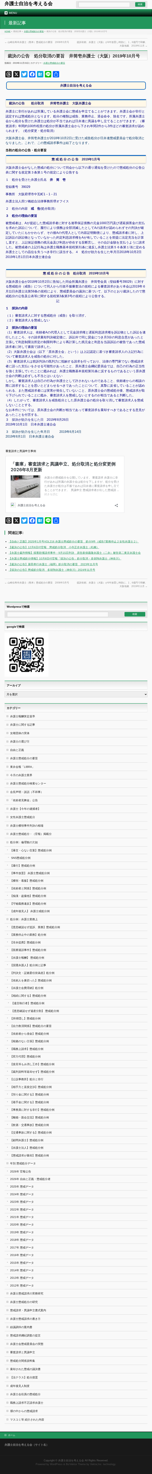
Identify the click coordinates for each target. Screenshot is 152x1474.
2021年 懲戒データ (22, 1217)
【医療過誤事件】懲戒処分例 (28, 950)
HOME (7, 31)
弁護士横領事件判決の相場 (26, 825)
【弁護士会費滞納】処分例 (26, 988)
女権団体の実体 (19, 733)
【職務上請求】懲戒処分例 (26, 1049)
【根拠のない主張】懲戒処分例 (29, 1041)
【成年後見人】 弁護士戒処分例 (30, 911)
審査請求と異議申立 (22, 1352)
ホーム (11, 1435)
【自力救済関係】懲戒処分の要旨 (31, 1026)
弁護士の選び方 (19, 741)
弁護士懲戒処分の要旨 (34, 31)
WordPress (56, 1464)
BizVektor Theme (76, 1464)
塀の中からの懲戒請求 (24, 1411)
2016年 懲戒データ (22, 1255)
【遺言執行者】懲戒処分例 (27, 1003)
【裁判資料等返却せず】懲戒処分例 (32, 1071)
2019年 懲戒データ (22, 1232)
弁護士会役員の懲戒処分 (25, 1394)
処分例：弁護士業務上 (24, 919)
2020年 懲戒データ (22, 1224)
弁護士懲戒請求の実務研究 (26, 1293)
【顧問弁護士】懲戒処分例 (26, 1140)
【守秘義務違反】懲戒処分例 (28, 903)
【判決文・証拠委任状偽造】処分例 (32, 972)
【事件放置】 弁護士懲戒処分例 (30, 873)
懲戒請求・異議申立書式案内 (28, 1310)
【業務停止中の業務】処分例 (28, 934)
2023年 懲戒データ (22, 1201)
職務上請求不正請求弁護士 (26, 1402)
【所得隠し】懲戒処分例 (25, 1018)
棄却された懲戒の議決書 (25, 1369)
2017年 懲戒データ (22, 1247)
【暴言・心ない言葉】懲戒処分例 (31, 850)
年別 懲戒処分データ (23, 1163)
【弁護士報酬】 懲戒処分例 (27, 957)
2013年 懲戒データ (22, 1277)
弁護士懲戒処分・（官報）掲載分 (31, 833)
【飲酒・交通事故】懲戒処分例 (29, 1125)
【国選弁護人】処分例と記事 (28, 965)
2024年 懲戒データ (22, 1194)
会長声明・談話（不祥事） (26, 792)
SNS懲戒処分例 (20, 857)
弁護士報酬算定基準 (22, 716)
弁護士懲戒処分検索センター (28, 783)
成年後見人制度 (19, 1385)
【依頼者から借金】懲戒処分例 (29, 1033)
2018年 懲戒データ (22, 1239)
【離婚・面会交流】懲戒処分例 (29, 1117)
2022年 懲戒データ (22, 1209)
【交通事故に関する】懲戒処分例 (31, 1132)
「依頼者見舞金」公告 (24, 800)
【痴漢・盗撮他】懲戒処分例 (28, 895)
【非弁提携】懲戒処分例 (25, 942)
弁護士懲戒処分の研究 (24, 1302)
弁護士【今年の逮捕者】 (25, 808)
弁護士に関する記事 (22, 724)
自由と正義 (17, 750)
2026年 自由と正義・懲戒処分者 (30, 1179)
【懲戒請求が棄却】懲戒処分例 (29, 1155)
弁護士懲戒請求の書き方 (25, 1318)
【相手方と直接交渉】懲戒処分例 (31, 1087)
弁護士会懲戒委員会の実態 (26, 1344)
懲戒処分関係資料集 (22, 1360)
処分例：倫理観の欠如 (24, 842)
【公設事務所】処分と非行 (26, 1079)
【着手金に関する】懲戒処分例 (29, 1102)
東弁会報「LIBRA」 (22, 766)
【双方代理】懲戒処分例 (25, 1056)
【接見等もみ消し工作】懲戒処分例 (32, 1064)
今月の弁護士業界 (21, 775)
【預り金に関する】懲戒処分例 (29, 1094)
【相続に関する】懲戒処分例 (28, 995)
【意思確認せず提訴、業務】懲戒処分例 (35, 927)
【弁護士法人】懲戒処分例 (26, 1147)
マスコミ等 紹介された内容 (27, 1419)
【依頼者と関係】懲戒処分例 (28, 888)
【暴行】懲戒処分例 (22, 865)
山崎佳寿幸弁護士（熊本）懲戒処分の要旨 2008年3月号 (37, 42)
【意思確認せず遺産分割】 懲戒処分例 (35, 1010)
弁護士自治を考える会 (29, 3)
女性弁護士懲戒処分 (22, 817)
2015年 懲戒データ (22, 1262)
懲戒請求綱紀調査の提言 (25, 1335)
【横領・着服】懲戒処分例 (26, 880)
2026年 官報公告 (20, 1171)
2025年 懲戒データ (22, 1186)
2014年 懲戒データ (22, 1270)
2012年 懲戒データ (22, 1285)
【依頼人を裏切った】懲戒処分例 (31, 980)
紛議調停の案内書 (21, 1327)
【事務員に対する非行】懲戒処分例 (32, 1109)
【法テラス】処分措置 (24, 1377)
